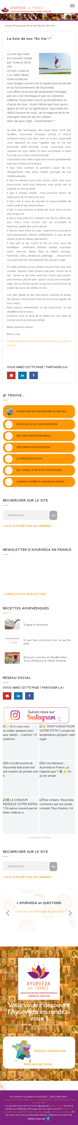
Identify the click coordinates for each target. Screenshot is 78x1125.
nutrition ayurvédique (60, 1112)
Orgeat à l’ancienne (36, 624)
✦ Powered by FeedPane (39, 837)
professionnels (57, 1105)
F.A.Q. (39, 895)
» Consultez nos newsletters (24, 594)
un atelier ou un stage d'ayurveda (36, 424)
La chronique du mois (29, 459)
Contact (39, 1099)
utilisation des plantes (34, 1112)
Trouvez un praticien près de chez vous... (45, 1057)
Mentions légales (52, 1099)
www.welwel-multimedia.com (18, 1099)
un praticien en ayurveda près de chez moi (41, 411)
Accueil (8, 26)
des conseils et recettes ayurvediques (39, 470)
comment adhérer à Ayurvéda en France (40, 482)
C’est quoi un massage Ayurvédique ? (41, 911)
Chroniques (21, 26)
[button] (21, 742)
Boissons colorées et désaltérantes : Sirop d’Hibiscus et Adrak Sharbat (46, 658)
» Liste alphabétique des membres (27, 525)
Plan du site (67, 1099)
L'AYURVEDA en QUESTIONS (39, 903)
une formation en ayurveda (33, 447)
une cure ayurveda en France (33, 436)
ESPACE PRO (39, 1102)
